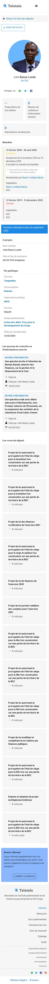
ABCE (7, 301)
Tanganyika (10, 280)
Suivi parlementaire (37, 919)
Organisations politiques (37, 949)
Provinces (43, 966)
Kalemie (8, 291)
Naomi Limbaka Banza (32, 177)
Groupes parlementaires (38, 953)
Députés (42, 908)
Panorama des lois (38, 925)
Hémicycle (41, 913)
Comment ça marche (24, 876)
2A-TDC (24, 80)
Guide (44, 942)
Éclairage (42, 936)
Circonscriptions (40, 962)
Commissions (41, 957)
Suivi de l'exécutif (38, 930)
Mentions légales (18, 980)
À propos (34, 980)
